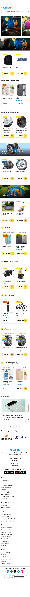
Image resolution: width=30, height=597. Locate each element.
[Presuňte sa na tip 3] (16, 426)
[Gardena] (6, 437)
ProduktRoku (4, 557)
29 (21, 100)
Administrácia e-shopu (6, 528)
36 (21, 385)
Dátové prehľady (5, 539)
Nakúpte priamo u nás (6, 512)
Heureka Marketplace (6, 534)
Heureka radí (4, 510)
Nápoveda (3, 546)
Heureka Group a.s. (19, 576)
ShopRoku (3, 554)
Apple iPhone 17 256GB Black (21, 97)
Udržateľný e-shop (6, 564)
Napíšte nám (15, 460)
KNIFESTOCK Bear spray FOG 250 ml (8, 314)
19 (21, 249)
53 (21, 132)
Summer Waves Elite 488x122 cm (7, 214)
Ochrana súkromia (5, 516)
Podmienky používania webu (19, 578)
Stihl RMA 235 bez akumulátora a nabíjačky (20, 214)
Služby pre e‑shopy (6, 532)
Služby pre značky (5, 537)
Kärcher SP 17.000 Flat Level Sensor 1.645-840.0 (21, 280)
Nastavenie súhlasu (6, 514)
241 (8, 351)
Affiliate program (5, 541)
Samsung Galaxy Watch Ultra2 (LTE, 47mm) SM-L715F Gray (21, 129)
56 (7, 385)
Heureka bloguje (5, 492)
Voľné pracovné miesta (6, 487)
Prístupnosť (4, 499)
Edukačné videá (5, 543)
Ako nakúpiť (4, 505)
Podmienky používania (6, 485)
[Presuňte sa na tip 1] (10, 426)
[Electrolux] (21, 437)
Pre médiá (3, 490)
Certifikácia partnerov (6, 559)
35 (21, 351)
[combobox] (15, 11)
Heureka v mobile (5, 507)
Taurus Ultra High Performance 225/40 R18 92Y (21, 172)
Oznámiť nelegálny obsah (7, 496)
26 (7, 132)
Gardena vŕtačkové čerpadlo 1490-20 (6, 280)
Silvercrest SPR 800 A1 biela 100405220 (7, 129)
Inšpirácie (3, 561)
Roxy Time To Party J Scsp (21, 66)
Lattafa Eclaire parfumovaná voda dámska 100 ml (20, 382)
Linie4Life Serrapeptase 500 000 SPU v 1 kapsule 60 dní (8, 97)
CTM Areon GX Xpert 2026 (21, 314)
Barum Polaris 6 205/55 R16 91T (21, 348)
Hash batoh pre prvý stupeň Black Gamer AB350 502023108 (7, 66)
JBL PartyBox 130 (6, 246)
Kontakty (3, 483)
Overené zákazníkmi (6, 552)
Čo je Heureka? (5, 480)
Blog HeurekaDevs (6, 494)
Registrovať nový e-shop (7, 530)
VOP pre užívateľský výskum (8, 521)
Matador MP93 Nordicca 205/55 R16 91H (7, 348)
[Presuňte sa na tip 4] (19, 426)
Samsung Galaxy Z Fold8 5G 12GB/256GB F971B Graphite (21, 247)
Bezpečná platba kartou (7, 519)
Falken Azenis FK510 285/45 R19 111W (7, 172)
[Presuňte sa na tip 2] (13, 426)
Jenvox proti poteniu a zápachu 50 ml (7, 382)
